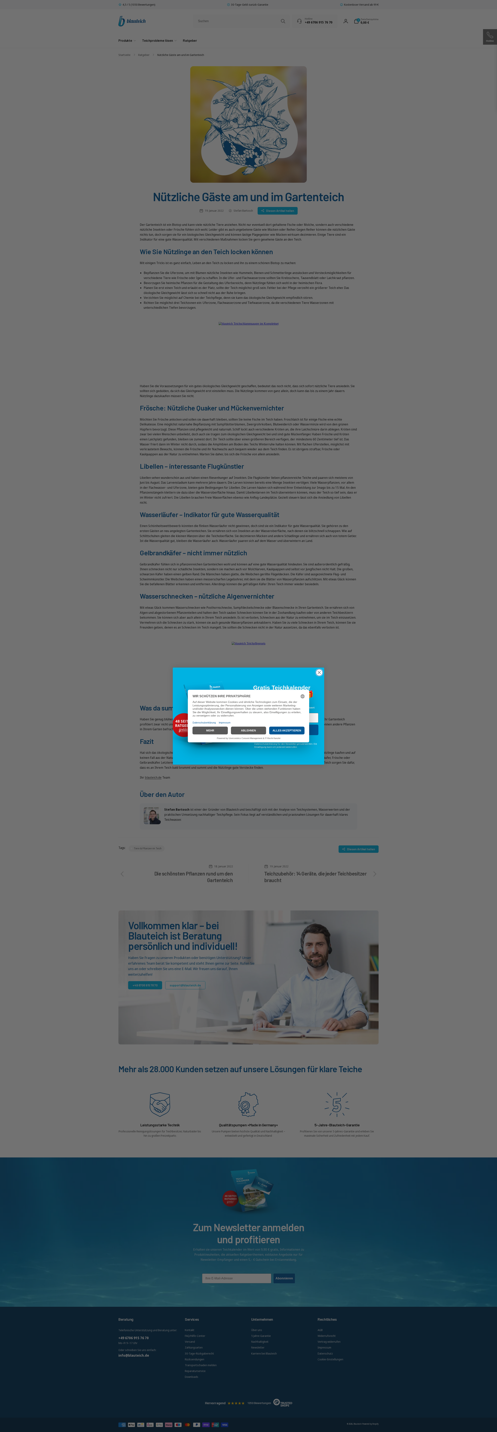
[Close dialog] (319, 672)
